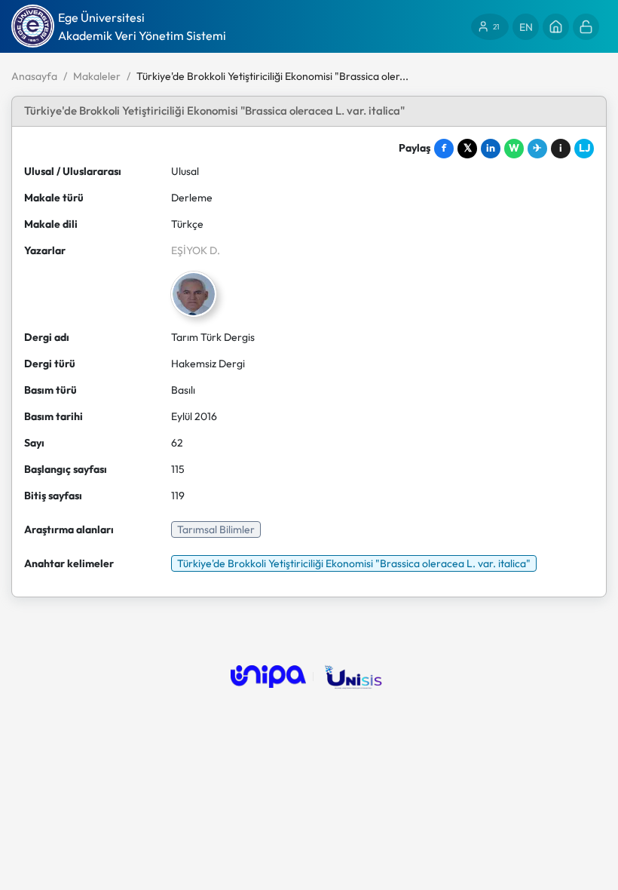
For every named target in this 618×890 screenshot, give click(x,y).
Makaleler (97, 76)
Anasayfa (34, 76)
